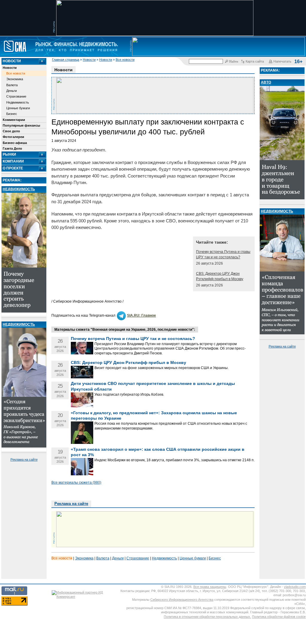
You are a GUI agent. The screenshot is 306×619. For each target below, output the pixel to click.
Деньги (11, 90)
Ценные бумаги (18, 108)
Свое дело (11, 131)
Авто (266, 82)
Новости (89, 59)
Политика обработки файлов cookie (279, 616)
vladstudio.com (295, 586)
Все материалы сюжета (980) (76, 482)
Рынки (9, 154)
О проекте (13, 168)
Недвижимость (17, 102)
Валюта (12, 85)
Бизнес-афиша (15, 143)
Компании (13, 161)
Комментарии (14, 120)
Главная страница (65, 59)
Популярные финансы (21, 125)
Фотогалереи (13, 137)
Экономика (14, 79)
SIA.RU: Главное (141, 315)
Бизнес (11, 114)
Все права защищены (209, 586)
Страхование (16, 96)
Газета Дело (12, 148)
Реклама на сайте (24, 459)
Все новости (125, 59)
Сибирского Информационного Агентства (181, 599)
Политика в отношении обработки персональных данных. (207, 616)
